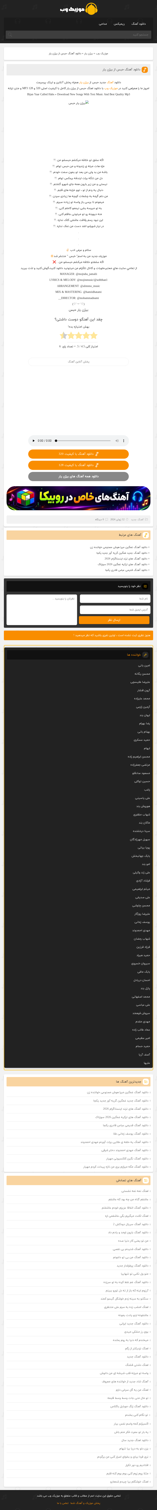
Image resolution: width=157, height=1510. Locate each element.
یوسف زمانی (142, 922)
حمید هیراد (143, 955)
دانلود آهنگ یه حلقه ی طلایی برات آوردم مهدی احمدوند (114, 1142)
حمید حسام (143, 1046)
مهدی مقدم (143, 1022)
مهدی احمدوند (141, 930)
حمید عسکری (142, 740)
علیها (147, 1063)
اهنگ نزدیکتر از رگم (136, 1349)
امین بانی (144, 666)
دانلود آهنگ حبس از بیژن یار (121, 70)
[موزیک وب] (79, 9)
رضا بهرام (144, 723)
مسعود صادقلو (141, 773)
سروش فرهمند (141, 1013)
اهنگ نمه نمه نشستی (134, 1191)
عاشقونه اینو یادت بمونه (133, 1315)
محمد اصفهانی (141, 997)
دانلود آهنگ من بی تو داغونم (130, 1257)
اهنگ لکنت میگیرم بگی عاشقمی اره (126, 1216)
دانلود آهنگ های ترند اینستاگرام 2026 (126, 559)
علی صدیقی (142, 897)
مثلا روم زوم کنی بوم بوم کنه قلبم (127, 1474)
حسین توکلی (142, 781)
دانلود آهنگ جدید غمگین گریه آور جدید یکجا (121, 553)
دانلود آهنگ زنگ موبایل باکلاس (129, 1406)
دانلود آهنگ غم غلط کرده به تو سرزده (125, 1282)
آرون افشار (143, 690)
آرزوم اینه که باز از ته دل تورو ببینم (127, 1291)
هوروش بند (143, 806)
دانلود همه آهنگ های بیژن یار (79, 476)
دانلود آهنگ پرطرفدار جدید (132, 1266)
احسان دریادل (141, 980)
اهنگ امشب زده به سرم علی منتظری (126, 1307)
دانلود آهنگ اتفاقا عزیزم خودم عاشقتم (125, 1208)
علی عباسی (143, 1005)
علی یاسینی (142, 798)
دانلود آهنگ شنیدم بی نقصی (130, 1249)
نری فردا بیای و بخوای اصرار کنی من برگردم (122, 1457)
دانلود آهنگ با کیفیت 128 (76, 465)
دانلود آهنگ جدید (137, 1357)
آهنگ (110, 82)
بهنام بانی (144, 732)
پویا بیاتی (144, 848)
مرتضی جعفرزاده (140, 765)
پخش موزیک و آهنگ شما (85, 1503)
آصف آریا (144, 1055)
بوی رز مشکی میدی (136, 1332)
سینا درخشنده (141, 831)
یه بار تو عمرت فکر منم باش (131, 1432)
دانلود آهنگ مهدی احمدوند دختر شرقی (124, 1150)
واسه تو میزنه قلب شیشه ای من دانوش (124, 1373)
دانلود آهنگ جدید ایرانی (133, 1324)
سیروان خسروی (140, 963)
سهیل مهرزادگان (140, 839)
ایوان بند (145, 715)
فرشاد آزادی (143, 881)
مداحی (103, 24)
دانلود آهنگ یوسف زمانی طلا (130, 1134)
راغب (147, 790)
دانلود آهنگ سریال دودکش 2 (130, 1224)
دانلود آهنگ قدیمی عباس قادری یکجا (126, 570)
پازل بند (145, 988)
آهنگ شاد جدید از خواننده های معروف (125, 1382)
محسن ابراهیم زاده (139, 757)
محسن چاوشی (141, 906)
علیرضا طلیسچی (140, 682)
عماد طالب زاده (141, 1030)
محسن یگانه (142, 674)
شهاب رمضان (142, 939)
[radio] (94, 336)
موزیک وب (102, 53)
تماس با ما (62, 1503)
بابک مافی (143, 972)
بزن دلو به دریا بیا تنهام (133, 1449)
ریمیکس (119, 24)
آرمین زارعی (143, 707)
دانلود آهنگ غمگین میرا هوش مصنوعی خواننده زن (118, 547)
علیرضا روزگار (142, 914)
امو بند (146, 864)
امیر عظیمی (142, 1038)
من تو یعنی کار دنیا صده (133, 1241)
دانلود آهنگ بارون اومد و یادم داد (128, 1232)
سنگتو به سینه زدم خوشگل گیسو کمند (124, 1299)
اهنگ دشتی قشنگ (136, 1365)
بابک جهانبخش (140, 856)
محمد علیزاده (142, 699)
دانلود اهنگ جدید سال (134, 1440)
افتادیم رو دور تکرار (137, 1465)
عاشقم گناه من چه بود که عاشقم (128, 1199)
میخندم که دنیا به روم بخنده (130, 1340)
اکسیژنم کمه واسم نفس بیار (131, 1424)
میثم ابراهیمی (141, 889)
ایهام (147, 748)
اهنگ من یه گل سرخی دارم (132, 1390)
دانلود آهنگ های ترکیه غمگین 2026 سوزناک (122, 564)
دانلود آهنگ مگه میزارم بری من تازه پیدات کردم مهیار (115, 1167)
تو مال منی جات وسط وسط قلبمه (128, 1398)
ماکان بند (144, 823)
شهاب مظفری (141, 815)
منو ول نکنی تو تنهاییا (134, 1274)
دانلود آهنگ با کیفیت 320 (76, 454)
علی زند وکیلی (141, 873)
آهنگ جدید (137, 519)
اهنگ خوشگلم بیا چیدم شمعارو (129, 1482)
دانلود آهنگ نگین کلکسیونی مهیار (127, 1159)
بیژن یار (88, 53)
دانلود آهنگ (138, 24)
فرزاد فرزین (143, 947)
